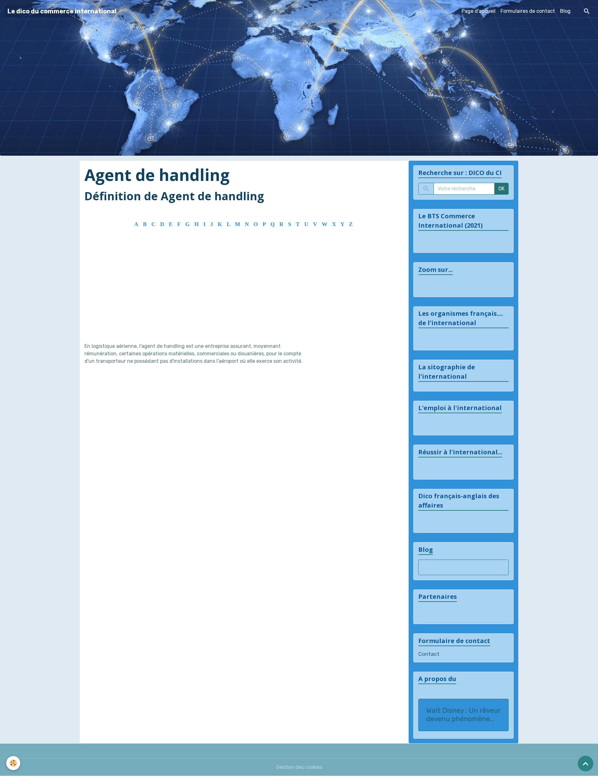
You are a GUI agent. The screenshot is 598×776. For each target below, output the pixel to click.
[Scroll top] (585, 763)
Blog (565, 11)
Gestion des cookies (299, 767)
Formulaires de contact (528, 11)
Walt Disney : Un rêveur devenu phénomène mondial (463, 715)
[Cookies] (13, 763)
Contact (428, 654)
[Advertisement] (241, 289)
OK (501, 189)
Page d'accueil (479, 11)
